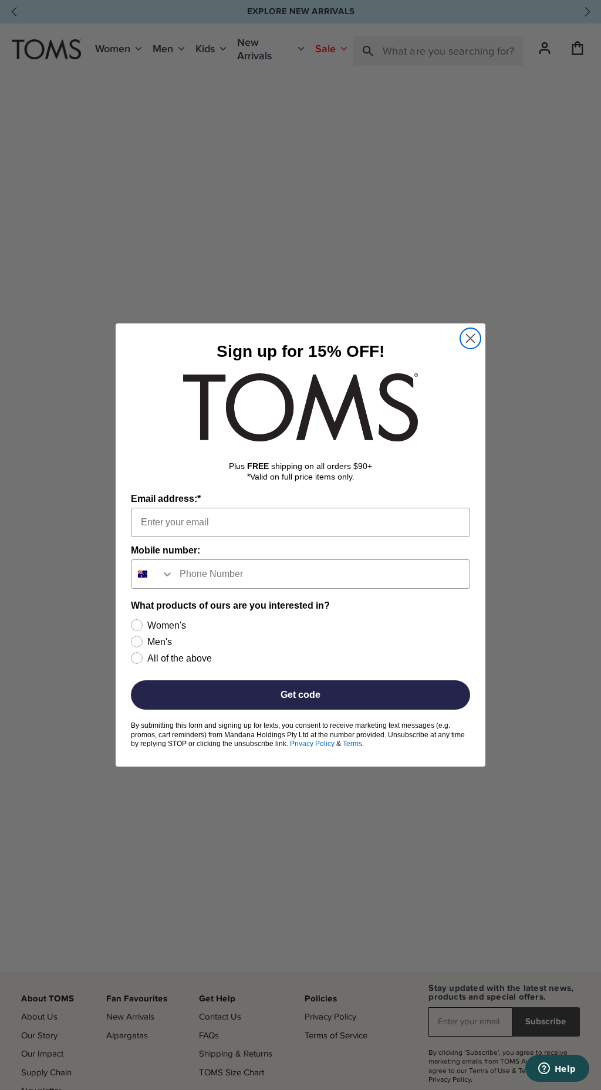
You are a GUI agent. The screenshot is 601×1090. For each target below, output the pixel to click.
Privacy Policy (312, 744)
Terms (352, 744)
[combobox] (152, 574)
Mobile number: (165, 550)
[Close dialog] (470, 338)
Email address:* (166, 499)
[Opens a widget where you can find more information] (557, 1069)
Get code (300, 695)
